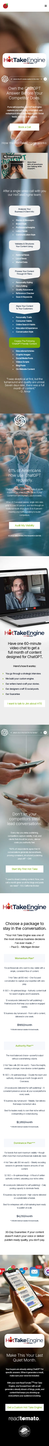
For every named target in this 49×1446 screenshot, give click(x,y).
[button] (45, 6)
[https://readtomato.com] (5, 6)
